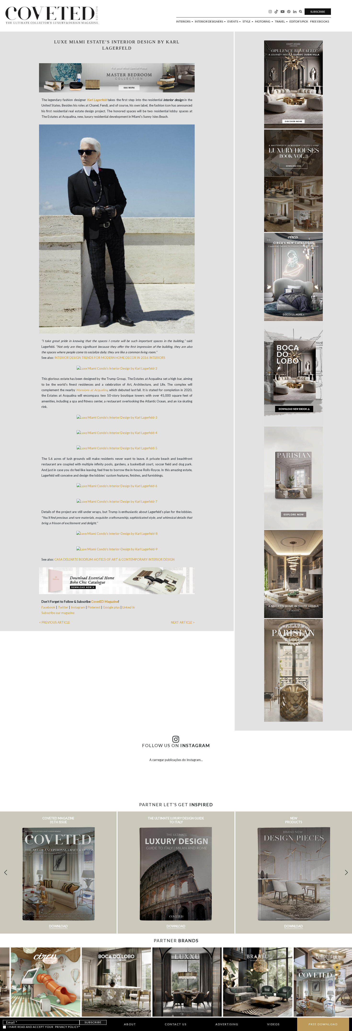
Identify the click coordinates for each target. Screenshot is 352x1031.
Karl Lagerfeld (97, 100)
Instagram (78, 607)
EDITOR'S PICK (299, 21)
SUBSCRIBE (317, 11)
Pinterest (94, 607)
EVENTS (232, 21)
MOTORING (263, 21)
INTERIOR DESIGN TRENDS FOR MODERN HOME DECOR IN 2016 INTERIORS (109, 358)
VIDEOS (273, 1024)
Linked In (128, 607)
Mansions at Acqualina (92, 390)
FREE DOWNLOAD (323, 1024)
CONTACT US (176, 1024)
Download (58, 926)
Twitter (63, 607)
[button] (346, 872)
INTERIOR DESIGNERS (209, 21)
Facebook (48, 607)
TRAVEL (280, 21)
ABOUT (130, 1024)
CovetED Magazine (104, 601)
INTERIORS (183, 21)
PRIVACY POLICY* (67, 1026)
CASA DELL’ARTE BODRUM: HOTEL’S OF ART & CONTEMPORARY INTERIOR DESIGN (114, 559)
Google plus (111, 607)
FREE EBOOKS (319, 21)
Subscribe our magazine (57, 613)
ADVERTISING (227, 1024)
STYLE (247, 21)
